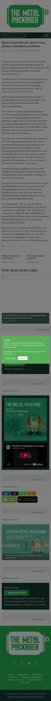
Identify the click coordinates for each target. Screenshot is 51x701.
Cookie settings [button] (10, 358)
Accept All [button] (22, 358)
